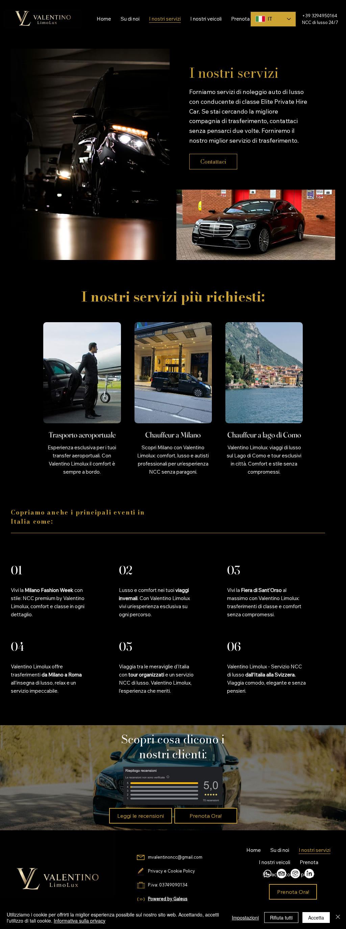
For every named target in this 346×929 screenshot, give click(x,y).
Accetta (316, 917)
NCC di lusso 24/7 (320, 22)
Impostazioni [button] (245, 917)
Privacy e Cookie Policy (171, 871)
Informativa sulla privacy (79, 920)
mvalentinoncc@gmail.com (175, 857)
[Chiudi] (338, 917)
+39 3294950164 (319, 15)
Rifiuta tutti (281, 917)
